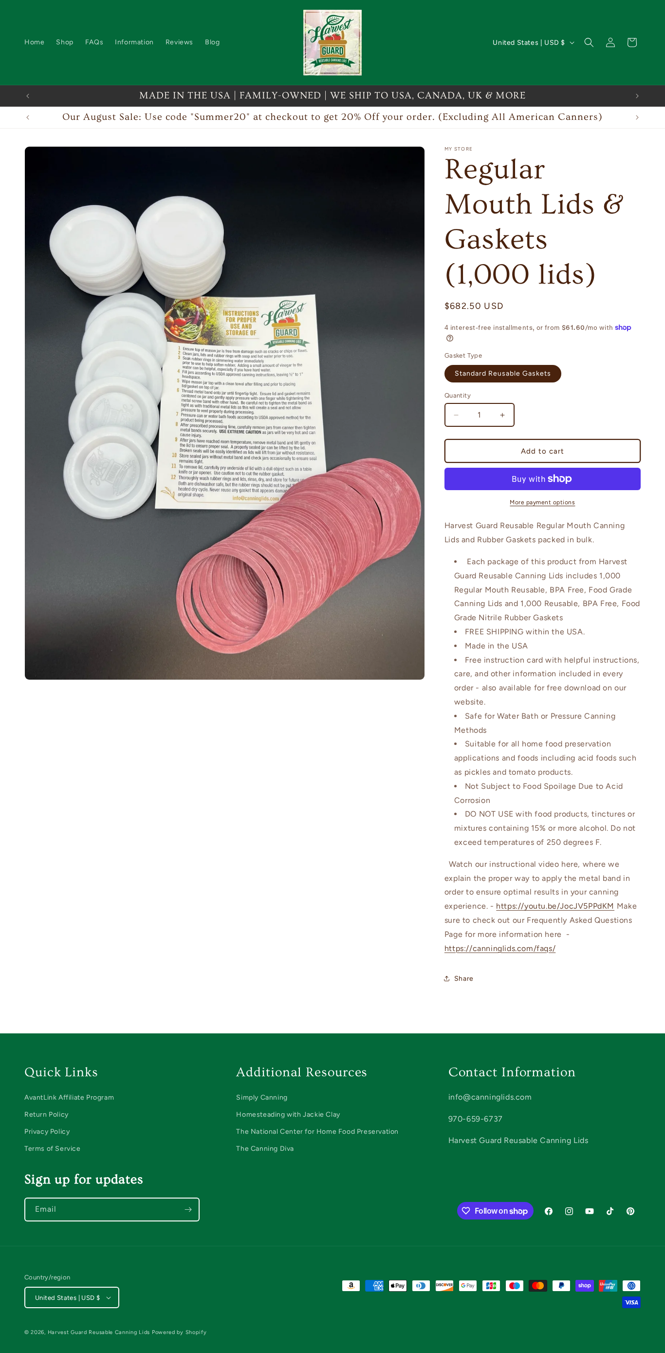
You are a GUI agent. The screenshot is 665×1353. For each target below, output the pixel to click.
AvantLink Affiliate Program (69, 1097)
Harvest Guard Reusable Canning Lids (99, 1332)
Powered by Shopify (179, 1332)
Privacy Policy (47, 1131)
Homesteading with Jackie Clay (288, 1114)
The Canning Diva (265, 1148)
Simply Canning (261, 1097)
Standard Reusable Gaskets (503, 373)
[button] (589, 42)
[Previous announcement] (27, 96)
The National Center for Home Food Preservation (317, 1131)
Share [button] (464, 978)
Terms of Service (52, 1148)
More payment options (542, 502)
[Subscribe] (188, 1209)
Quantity (457, 395)
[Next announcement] (637, 96)
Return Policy (46, 1114)
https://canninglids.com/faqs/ (499, 948)
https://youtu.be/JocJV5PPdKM (555, 906)
